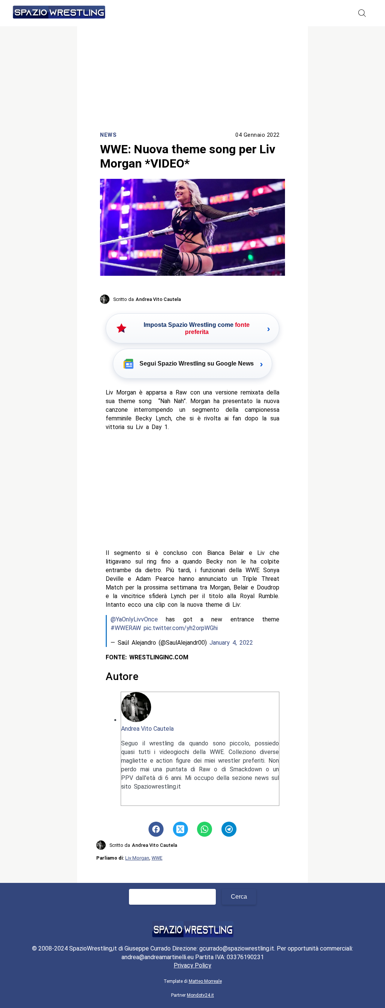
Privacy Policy (192, 965)
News (108, 135)
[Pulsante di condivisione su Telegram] (228, 829)
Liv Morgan (137, 858)
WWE (157, 858)
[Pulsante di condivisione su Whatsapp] (204, 829)
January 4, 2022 (231, 642)
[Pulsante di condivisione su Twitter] (180, 829)
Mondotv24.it (200, 995)
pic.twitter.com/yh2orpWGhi (181, 628)
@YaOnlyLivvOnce (134, 619)
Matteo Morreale (205, 981)
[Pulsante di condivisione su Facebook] (156, 829)
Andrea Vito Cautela (147, 728)
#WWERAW (126, 628)
